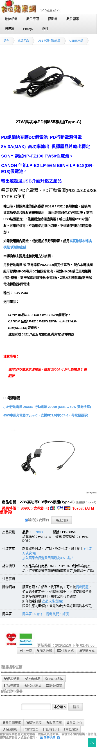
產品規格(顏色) (52, 601)
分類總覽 (56, 685)
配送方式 (88, 650)
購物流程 (35, 722)
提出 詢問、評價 (57, 614)
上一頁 (27, 650)
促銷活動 (13, 679)
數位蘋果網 (13, 722)
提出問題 (82, 587)
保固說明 (12, 729)
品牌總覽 (13, 685)
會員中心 (75, 722)
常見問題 (71, 729)
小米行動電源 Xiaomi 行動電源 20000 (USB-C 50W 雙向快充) (47, 407)
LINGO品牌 (55, 679)
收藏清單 (55, 722)
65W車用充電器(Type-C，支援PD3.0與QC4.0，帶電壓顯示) (45, 415)
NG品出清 (34, 685)
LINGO (38, 532)
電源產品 (23, 40)
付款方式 (67, 650)
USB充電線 (76, 40)
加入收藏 (46, 650)
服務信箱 (49, 737)
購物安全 (32, 729)
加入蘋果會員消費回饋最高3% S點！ (48, 558)
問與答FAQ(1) (32, 614)
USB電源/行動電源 (49, 40)
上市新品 (34, 679)
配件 (6, 40)
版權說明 (52, 729)
